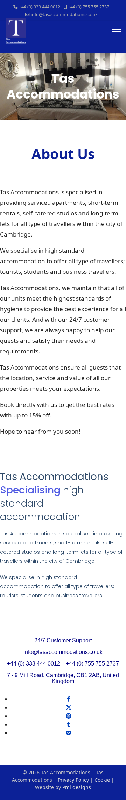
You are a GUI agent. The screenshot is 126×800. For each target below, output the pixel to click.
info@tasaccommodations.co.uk (64, 15)
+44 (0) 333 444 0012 (39, 7)
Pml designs (76, 787)
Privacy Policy (73, 779)
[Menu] (116, 31)
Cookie (102, 779)
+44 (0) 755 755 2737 (88, 7)
